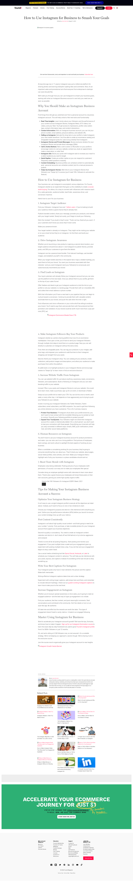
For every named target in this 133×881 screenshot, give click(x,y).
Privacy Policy (72, 873)
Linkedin (69, 865)
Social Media (41, 674)
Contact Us (71, 843)
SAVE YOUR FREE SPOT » (94, 2)
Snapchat (56, 865)
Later (85, 553)
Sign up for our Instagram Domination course (77, 624)
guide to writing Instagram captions (80, 583)
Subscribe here (89, 74)
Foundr (18, 7)
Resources (56, 856)
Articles (55, 850)
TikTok (82, 865)
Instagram (73, 865)
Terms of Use (60, 873)
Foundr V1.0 (56, 854)
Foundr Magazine (68, 870)
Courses (55, 853)
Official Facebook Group (72, 845)
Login (109, 8)
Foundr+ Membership (58, 843)
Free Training (56, 851)
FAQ (69, 848)
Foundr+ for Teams (58, 845)
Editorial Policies (72, 854)
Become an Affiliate (73, 853)
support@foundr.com (73, 856)
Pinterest (64, 865)
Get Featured (71, 850)
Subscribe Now (88, 858)
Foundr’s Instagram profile (86, 627)
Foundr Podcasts (57, 848)
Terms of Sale (66, 873)
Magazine (55, 846)
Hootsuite (78, 553)
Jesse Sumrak (65, 21)
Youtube (77, 865)
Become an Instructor (73, 851)
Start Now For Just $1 (66, 816)
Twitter (60, 865)
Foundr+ (100, 8)
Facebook (51, 865)
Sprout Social (69, 553)
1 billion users (70, 207)
